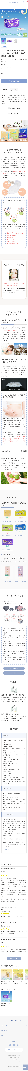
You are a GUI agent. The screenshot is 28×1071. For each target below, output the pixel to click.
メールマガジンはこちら (15, 1049)
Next (26, 23)
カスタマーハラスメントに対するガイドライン (14, 1061)
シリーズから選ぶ (8, 7)
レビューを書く (14, 958)
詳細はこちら (8, 850)
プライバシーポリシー (14, 1057)
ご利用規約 (14, 1059)
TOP (2, 7)
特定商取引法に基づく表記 (14, 1055)
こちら (17, 67)
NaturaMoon (15, 7)
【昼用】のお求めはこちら (14, 668)
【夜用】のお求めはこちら (14, 673)
